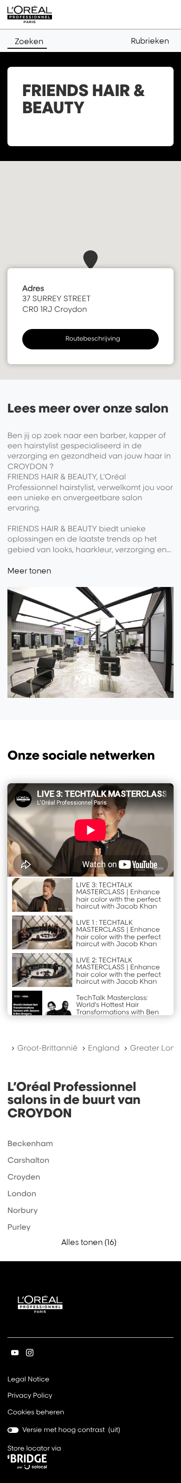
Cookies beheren (36, 1412)
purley (19, 1227)
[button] (152, 41)
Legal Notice (28, 1380)
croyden (23, 1176)
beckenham (30, 1143)
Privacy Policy (29, 1396)
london (21, 1193)
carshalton (28, 1160)
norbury (22, 1210)
